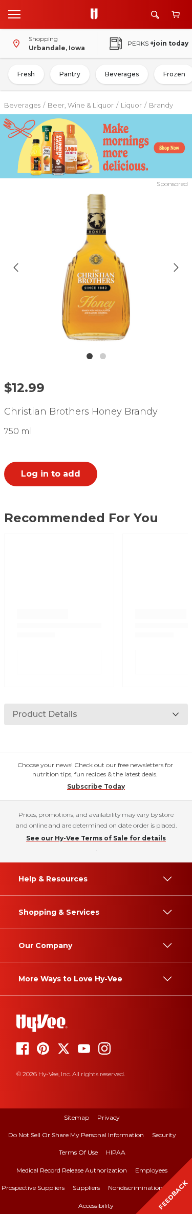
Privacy (108, 1117)
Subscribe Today (96, 786)
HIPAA (115, 1152)
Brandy (161, 105)
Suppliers (86, 1187)
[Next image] (176, 267)
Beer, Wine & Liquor (81, 105)
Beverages (122, 74)
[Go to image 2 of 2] (103, 356)
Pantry (69, 74)
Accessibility (96, 1205)
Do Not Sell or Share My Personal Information (76, 1135)
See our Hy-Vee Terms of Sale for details (96, 838)
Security (164, 1135)
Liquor (131, 105)
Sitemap (76, 1117)
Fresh (26, 74)
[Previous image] (16, 267)
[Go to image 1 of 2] (89, 356)
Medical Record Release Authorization (71, 1170)
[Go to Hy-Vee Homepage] (97, 14)
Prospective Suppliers (33, 1187)
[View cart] (175, 14)
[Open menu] (14, 14)
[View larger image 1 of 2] (96, 267)
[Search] (155, 15)
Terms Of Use (78, 1152)
